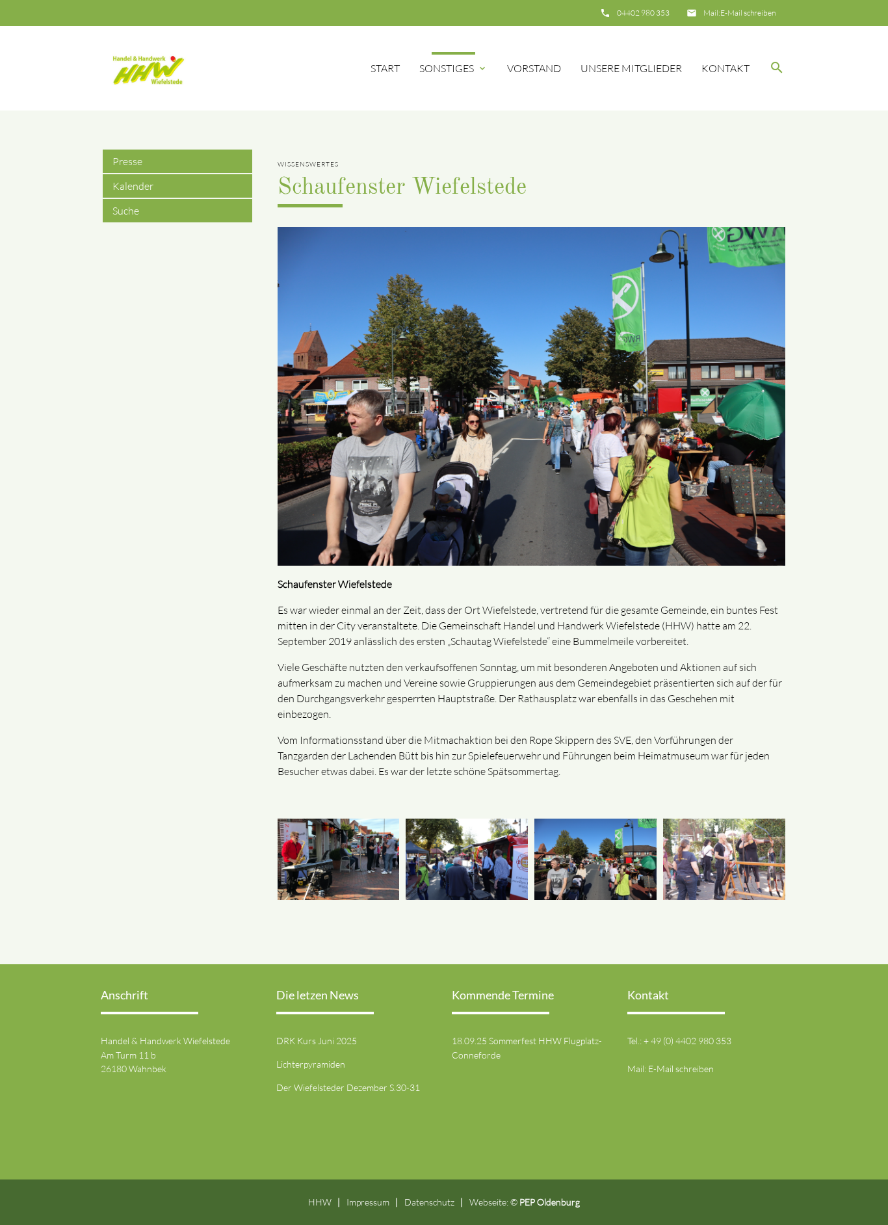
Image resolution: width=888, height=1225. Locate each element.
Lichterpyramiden (310, 1064)
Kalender (132, 185)
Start (385, 68)
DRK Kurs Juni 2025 (316, 1040)
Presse (127, 161)
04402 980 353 (643, 13)
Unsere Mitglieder (631, 68)
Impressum (367, 1201)
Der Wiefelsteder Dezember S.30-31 (348, 1087)
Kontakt (725, 68)
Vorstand (534, 68)
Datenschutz (429, 1201)
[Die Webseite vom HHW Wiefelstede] (146, 68)
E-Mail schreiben (748, 13)
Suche (125, 210)
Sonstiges (446, 68)
